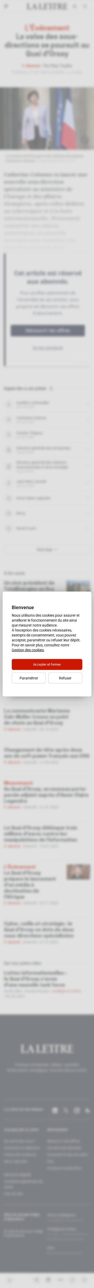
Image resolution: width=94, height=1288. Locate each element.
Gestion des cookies (28, 650)
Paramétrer (29, 678)
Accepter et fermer (47, 664)
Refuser (65, 678)
